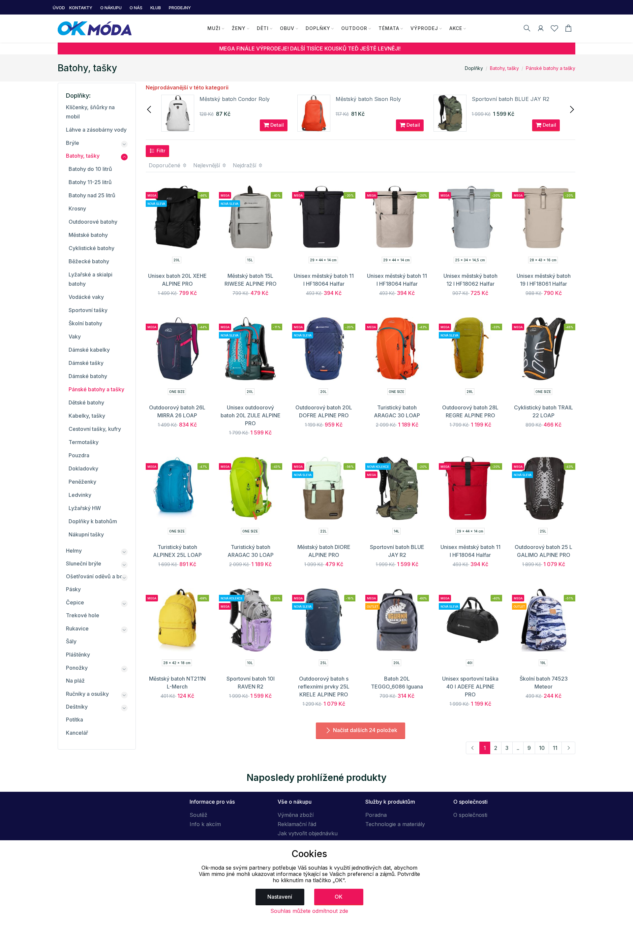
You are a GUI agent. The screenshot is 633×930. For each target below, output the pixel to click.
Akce (455, 28)
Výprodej (424, 28)
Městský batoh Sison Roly (368, 99)
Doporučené (165, 165)
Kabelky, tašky (87, 415)
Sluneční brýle (83, 563)
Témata (388, 28)
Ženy (239, 28)
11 (555, 748)
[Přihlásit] (540, 29)
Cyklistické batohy (91, 248)
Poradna (376, 815)
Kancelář (77, 732)
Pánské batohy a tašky (550, 68)
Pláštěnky (78, 654)
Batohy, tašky (504, 68)
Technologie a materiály (395, 824)
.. (518, 748)
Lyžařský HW (85, 508)
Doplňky (318, 28)
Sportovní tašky (88, 310)
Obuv (287, 28)
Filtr (160, 150)
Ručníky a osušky (87, 693)
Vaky (75, 336)
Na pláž (75, 680)
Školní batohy (85, 323)
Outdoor (354, 28)
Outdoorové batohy (93, 221)
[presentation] (150, 109)
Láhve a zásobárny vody (96, 129)
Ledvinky (80, 495)
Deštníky (77, 706)
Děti (263, 28)
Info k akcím (205, 824)
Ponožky (77, 667)
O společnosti (470, 815)
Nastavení (279, 896)
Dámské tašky (86, 363)
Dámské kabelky (89, 349)
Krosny (77, 208)
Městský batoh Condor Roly (234, 99)
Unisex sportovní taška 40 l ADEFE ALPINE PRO (470, 686)
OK (339, 896)
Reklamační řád (297, 824)
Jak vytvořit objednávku (308, 833)
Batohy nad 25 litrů (92, 195)
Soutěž (198, 815)
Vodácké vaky (86, 297)
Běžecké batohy (89, 261)
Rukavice (77, 628)
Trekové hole (82, 615)
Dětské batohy (86, 402)
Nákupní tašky (86, 534)
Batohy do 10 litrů (90, 169)
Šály (71, 641)
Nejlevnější (207, 165)
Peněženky (82, 481)
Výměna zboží (296, 815)
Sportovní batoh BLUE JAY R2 (510, 99)
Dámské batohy (88, 376)
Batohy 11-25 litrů (90, 182)
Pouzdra (79, 455)
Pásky (73, 589)
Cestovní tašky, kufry (95, 429)
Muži (214, 28)
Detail (276, 125)
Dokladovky (83, 468)
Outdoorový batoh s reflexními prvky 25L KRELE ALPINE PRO (323, 686)
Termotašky (84, 442)
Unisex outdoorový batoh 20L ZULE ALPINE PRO (251, 415)
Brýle (72, 143)
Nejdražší (245, 165)
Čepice (75, 602)
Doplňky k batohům (93, 521)
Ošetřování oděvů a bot (95, 576)
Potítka (74, 719)
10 (542, 748)
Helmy (74, 550)
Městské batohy (88, 235)
